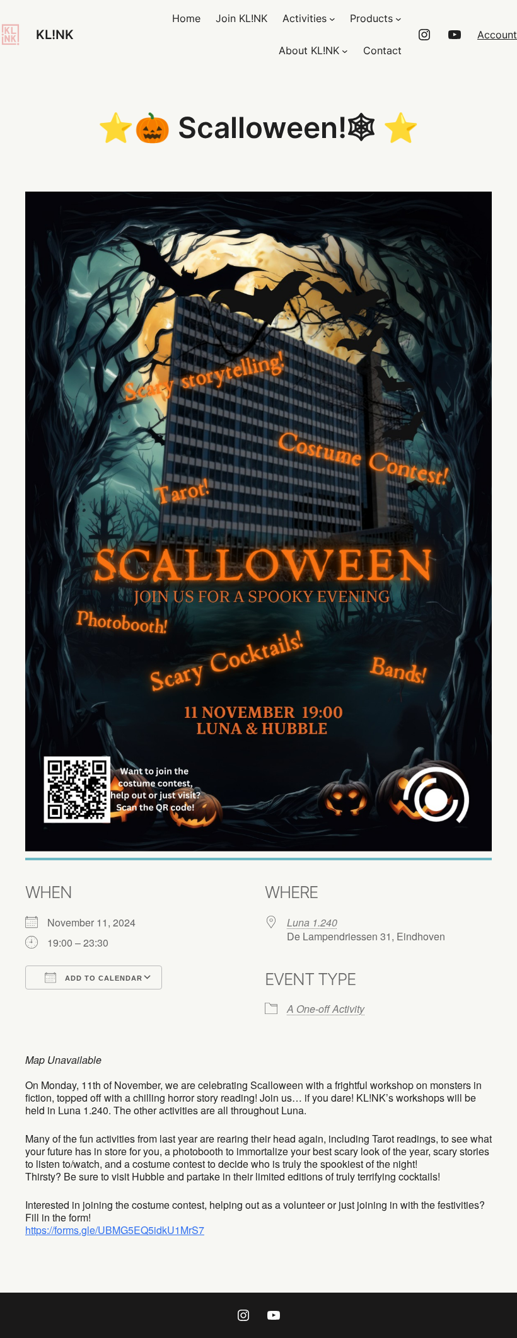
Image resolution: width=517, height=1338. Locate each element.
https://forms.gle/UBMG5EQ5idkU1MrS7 (114, 1230)
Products (371, 18)
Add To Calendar (102, 978)
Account (497, 34)
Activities (304, 18)
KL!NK (55, 34)
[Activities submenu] (332, 19)
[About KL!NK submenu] (345, 51)
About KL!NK (309, 50)
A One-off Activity (325, 1008)
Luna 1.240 (312, 922)
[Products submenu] (398, 19)
